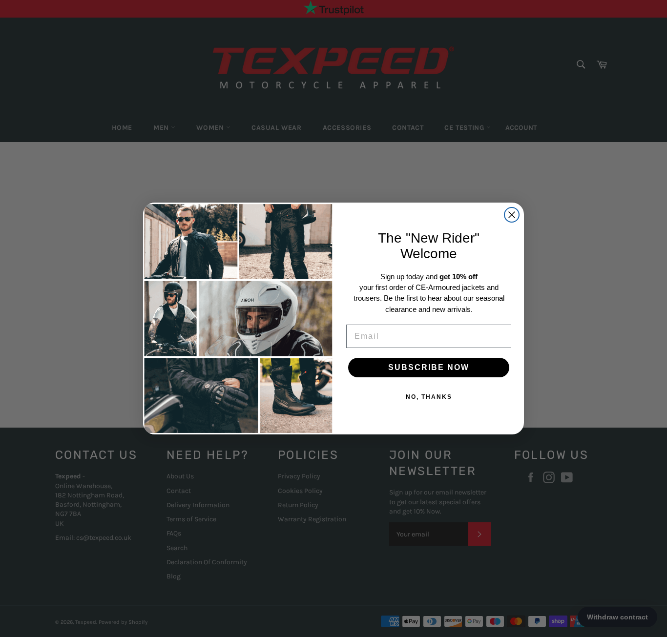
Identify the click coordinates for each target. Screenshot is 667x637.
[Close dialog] (511, 214)
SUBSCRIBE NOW (428, 367)
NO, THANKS (429, 396)
